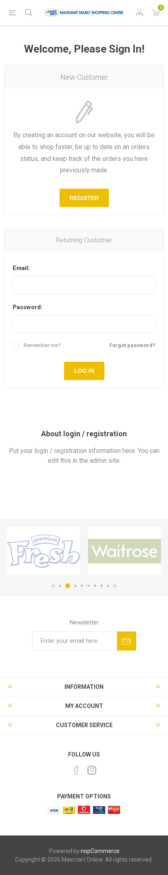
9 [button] (108, 586)
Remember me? (42, 345)
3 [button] (67, 585)
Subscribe (126, 641)
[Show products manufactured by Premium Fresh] (43, 551)
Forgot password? (132, 345)
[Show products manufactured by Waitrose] (124, 551)
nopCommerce (100, 851)
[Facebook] (76, 770)
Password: (27, 307)
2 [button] (60, 586)
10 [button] (114, 586)
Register (84, 198)
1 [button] (53, 586)
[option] (43, 551)
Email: (21, 268)
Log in (84, 370)
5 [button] (82, 586)
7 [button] (95, 586)
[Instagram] (91, 770)
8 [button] (101, 586)
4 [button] (75, 586)
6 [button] (88, 586)
